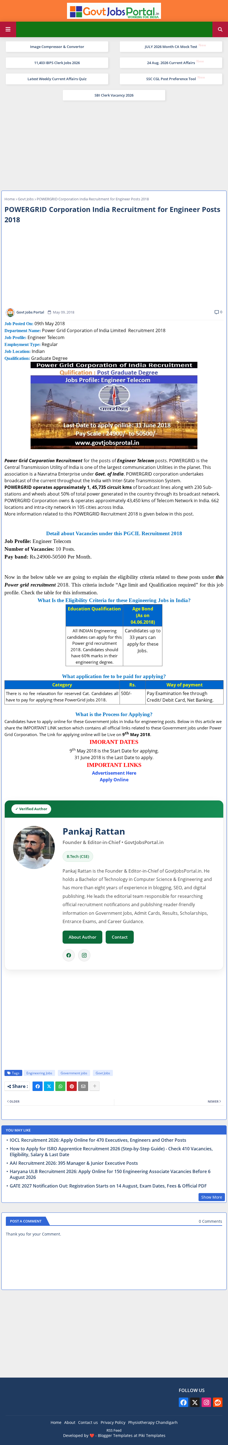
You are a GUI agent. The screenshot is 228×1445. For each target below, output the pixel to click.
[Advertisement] (114, 145)
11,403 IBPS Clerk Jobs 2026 (57, 62)
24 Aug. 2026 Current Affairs (171, 62)
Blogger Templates (115, 1435)
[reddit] (217, 1402)
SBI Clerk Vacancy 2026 (114, 95)
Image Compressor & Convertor (57, 46)
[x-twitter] (195, 1402)
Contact (120, 937)
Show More (211, 1197)
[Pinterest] (72, 1086)
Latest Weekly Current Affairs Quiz (57, 78)
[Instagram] (84, 955)
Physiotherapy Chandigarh (153, 1422)
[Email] (83, 1086)
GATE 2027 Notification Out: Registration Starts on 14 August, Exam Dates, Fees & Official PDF (108, 1186)
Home (9, 198)
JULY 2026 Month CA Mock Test (171, 46)
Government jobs (74, 1073)
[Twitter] (49, 1086)
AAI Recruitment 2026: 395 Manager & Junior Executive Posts (74, 1163)
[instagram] (206, 1402)
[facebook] (183, 1402)
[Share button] (95, 1086)
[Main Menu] (8, 29)
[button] (220, 29)
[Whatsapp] (60, 1086)
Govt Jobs (26, 198)
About (69, 1422)
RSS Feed (114, 1430)
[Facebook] (69, 955)
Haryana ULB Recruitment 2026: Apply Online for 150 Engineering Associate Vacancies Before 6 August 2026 (110, 1174)
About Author (82, 937)
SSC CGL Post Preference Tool (171, 78)
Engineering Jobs (39, 1073)
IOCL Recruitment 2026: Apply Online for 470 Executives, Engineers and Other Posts (98, 1140)
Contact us (88, 1422)
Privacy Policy (113, 1422)
